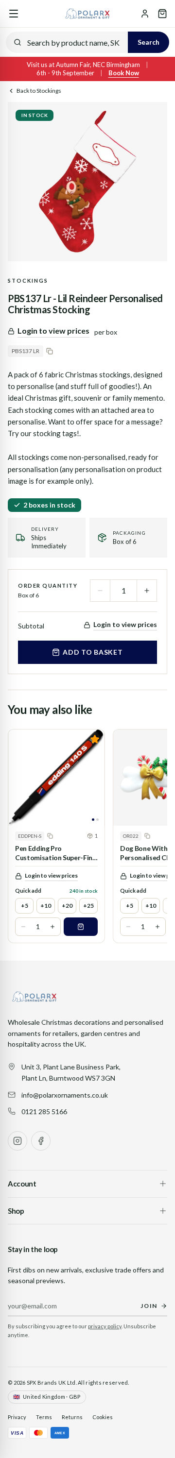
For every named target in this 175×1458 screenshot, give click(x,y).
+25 (88, 905)
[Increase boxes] (52, 926)
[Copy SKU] (49, 351)
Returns (72, 1417)
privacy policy (105, 1326)
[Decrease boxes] (23, 926)
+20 (67, 905)
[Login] (145, 13)
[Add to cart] (81, 926)
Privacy (17, 1417)
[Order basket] (162, 13)
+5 (24, 905)
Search (148, 42)
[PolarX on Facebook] (41, 1141)
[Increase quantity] (147, 590)
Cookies (102, 1417)
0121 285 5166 (44, 1111)
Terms (44, 1417)
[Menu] (13, 13)
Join (149, 1305)
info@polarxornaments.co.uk (64, 1095)
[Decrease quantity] (100, 590)
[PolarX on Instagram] (17, 1141)
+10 (45, 905)
